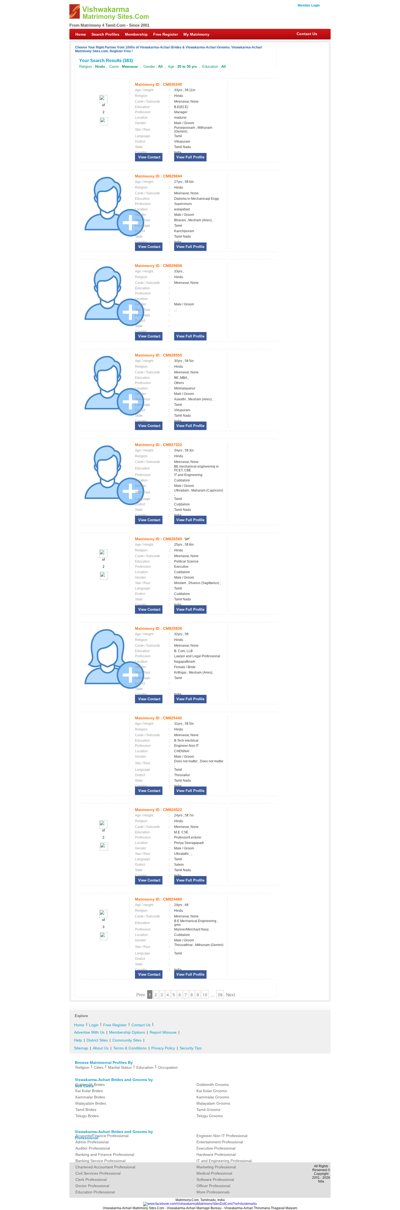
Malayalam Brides (90, 1103)
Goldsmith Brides (90, 1084)
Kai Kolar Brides (89, 1091)
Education (144, 1067)
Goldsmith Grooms (212, 1084)
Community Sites (126, 1040)
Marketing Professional (216, 1167)
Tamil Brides (85, 1109)
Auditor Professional (92, 1148)
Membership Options (127, 1032)
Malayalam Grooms (213, 1103)
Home (80, 34)
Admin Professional (92, 1142)
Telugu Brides (87, 1116)
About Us (101, 1048)
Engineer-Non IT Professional (221, 1136)
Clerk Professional (91, 1179)
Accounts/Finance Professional (101, 1136)
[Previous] (103, 102)
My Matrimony (196, 34)
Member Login (309, 5)
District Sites (97, 1040)
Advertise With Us (89, 1032)
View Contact (148, 157)
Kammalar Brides (90, 1097)
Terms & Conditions (130, 1048)
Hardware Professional (216, 1154)
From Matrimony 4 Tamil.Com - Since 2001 (109, 25)
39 (220, 994)
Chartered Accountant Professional (105, 1167)
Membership (136, 34)
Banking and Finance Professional (104, 1154)
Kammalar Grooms (212, 1097)
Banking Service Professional (100, 1161)
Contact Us (307, 34)
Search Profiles (105, 34)
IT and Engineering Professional (224, 1161)
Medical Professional (214, 1173)
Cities (98, 1067)
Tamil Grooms (208, 1109)
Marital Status (120, 1067)
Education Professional (95, 1192)
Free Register (165, 34)
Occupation (168, 1067)
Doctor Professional (92, 1186)
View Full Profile (190, 157)
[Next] (103, 124)
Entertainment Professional (219, 1142)
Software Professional (215, 1179)
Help (78, 1040)
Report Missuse (163, 1032)
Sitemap (81, 1048)
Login (94, 1025)
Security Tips (191, 1048)
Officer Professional (213, 1186)
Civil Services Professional (98, 1173)
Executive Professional (215, 1148)
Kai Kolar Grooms (211, 1091)
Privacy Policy (163, 1048)
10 (204, 994)
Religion (82, 1067)
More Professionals (213, 1192)
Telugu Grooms (209, 1116)
